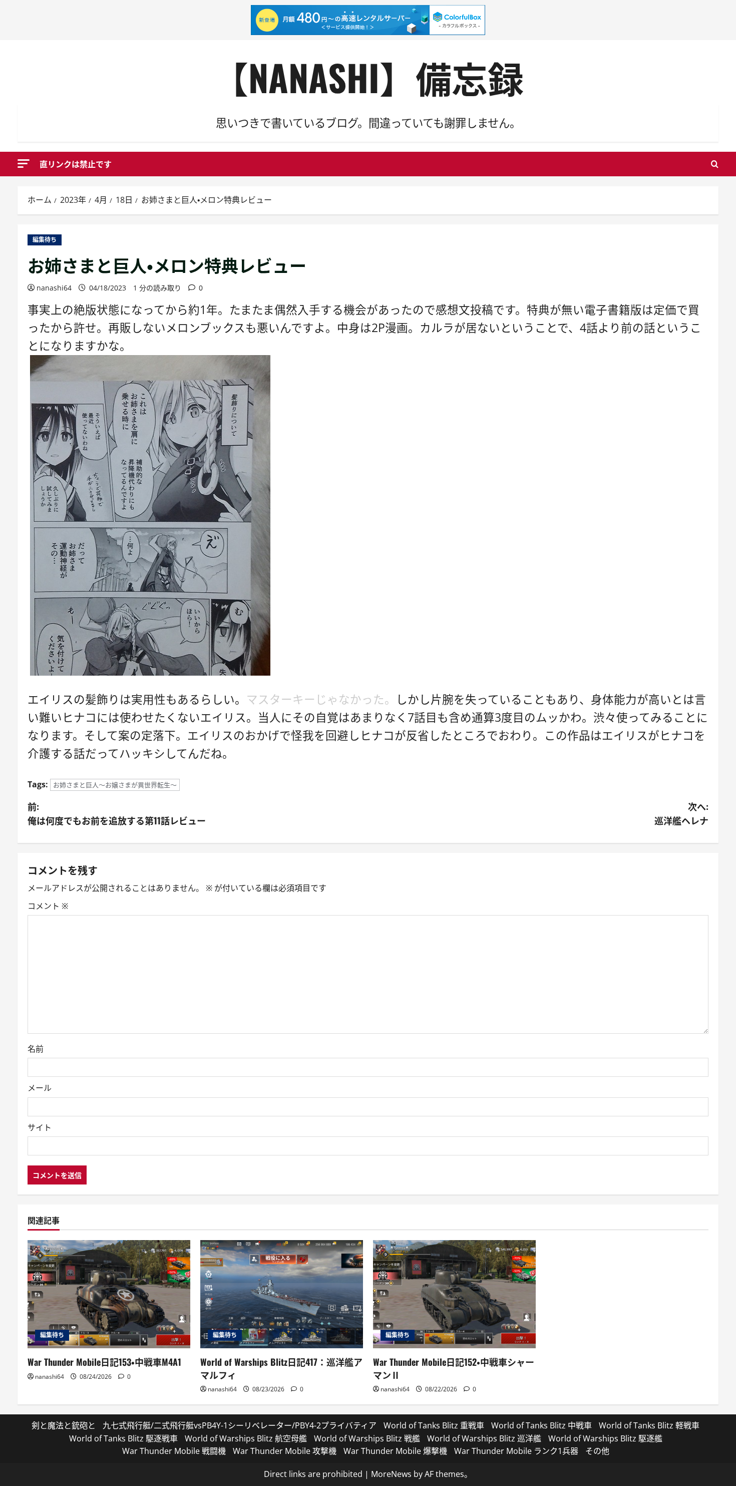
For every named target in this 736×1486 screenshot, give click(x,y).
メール (40, 1087)
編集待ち (45, 239)
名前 (36, 1048)
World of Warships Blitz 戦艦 (367, 1438)
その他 (597, 1450)
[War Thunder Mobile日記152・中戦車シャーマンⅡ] (454, 1294)
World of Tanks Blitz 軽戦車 (649, 1425)
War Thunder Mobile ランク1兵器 (516, 1450)
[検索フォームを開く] (714, 164)
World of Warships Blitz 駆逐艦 (605, 1438)
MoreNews (391, 1473)
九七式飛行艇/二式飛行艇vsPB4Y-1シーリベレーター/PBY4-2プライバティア (240, 1425)
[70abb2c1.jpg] (150, 514)
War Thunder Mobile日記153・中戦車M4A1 (104, 1361)
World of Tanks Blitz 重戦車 (434, 1425)
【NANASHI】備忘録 (368, 77)
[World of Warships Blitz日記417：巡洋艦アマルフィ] (281, 1294)
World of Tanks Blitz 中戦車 (541, 1425)
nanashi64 (54, 287)
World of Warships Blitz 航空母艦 (246, 1438)
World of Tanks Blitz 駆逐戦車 (123, 1438)
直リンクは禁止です (76, 164)
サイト (40, 1127)
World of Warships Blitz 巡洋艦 (484, 1438)
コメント (48, 906)
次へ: (681, 813)
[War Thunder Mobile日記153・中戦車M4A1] (109, 1294)
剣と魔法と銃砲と (64, 1425)
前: (117, 813)
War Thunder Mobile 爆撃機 (395, 1450)
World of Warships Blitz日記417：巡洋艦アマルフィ (281, 1368)
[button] (24, 163)
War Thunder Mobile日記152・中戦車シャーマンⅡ (453, 1368)
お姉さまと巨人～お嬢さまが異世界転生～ (115, 784)
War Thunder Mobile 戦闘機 (174, 1450)
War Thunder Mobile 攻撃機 (284, 1450)
